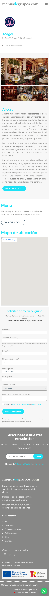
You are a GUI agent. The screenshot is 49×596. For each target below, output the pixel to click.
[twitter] (15, 555)
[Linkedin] (10, 555)
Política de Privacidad (20, 404)
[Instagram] (5, 555)
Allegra (7, 34)
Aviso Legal (36, 404)
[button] (46, 4)
